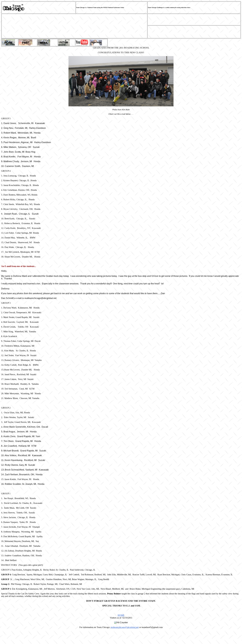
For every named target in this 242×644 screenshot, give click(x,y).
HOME (121, 615)
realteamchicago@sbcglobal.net (125, 627)
